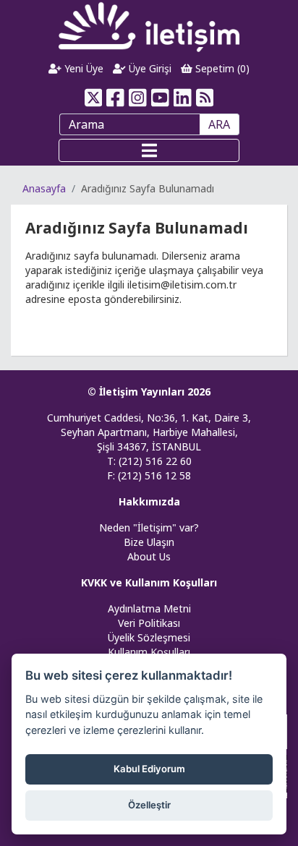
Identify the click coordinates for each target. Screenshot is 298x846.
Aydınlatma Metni (149, 608)
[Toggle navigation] (149, 150)
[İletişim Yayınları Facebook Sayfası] (115, 98)
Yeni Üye (82, 68)
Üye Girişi (148, 68)
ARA (219, 124)
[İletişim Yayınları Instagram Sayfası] (138, 98)
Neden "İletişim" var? (149, 527)
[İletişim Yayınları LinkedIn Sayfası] (182, 98)
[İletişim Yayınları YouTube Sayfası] (160, 98)
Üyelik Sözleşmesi (149, 637)
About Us (149, 556)
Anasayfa (44, 188)
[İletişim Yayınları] (149, 26)
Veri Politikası (149, 623)
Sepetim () (221, 68)
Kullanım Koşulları (149, 652)
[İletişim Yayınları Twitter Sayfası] (93, 98)
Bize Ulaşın (149, 542)
